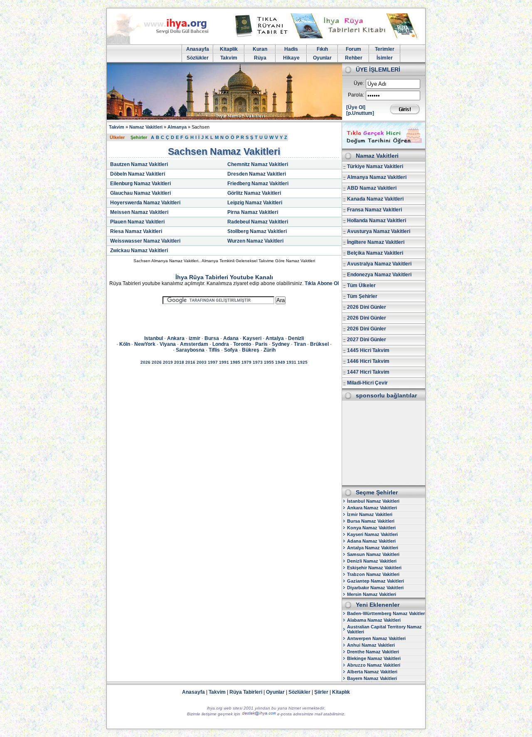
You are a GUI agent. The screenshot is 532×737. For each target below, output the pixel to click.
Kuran (260, 49)
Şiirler (321, 692)
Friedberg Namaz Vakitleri (257, 183)
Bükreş (250, 350)
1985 (235, 362)
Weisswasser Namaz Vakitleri (145, 241)
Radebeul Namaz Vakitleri (257, 222)
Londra (220, 344)
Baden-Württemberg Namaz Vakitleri (386, 613)
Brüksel (319, 344)
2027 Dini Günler (366, 339)
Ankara (176, 338)
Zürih (270, 350)
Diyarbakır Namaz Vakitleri (375, 587)
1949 (280, 362)
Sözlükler (198, 58)
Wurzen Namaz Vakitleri (255, 241)
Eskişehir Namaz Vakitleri (374, 567)
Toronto (242, 344)
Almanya (177, 126)
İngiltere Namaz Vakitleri (375, 242)
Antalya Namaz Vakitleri (372, 547)
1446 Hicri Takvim (368, 361)
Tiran (300, 344)
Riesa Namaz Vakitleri (136, 231)
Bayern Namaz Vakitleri (372, 678)
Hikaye (291, 58)
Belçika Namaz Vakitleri (375, 253)
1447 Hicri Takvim (368, 372)
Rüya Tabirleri (245, 692)
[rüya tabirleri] (328, 37)
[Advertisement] (383, 442)
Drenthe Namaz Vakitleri (373, 651)
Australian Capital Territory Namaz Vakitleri (384, 629)
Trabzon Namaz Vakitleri (373, 574)
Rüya (260, 58)
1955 (269, 362)
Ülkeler (117, 137)
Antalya (275, 338)
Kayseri (252, 338)
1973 (258, 362)
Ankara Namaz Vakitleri (372, 507)
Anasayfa (197, 49)
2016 (190, 362)
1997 (213, 362)
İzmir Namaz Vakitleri (369, 514)
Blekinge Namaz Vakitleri (374, 658)
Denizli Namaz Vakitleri (372, 560)
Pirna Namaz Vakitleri (252, 212)
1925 (303, 362)
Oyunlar (322, 58)
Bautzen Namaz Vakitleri (139, 164)
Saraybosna (190, 350)
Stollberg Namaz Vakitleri (257, 231)
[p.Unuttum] (360, 113)
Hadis (291, 49)
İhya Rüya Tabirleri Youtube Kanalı (224, 277)
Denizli (296, 338)
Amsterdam (194, 344)
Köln (124, 344)
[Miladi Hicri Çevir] (383, 146)
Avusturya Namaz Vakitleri (378, 231)
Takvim (228, 58)
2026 (145, 362)
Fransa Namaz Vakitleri (374, 210)
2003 (202, 362)
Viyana (168, 344)
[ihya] (165, 42)
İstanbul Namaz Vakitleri (373, 501)
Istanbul (153, 338)
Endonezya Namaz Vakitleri (379, 275)
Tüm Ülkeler (361, 285)
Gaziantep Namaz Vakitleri (375, 580)
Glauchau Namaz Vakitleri (140, 193)
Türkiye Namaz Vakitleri (375, 166)
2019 (168, 362)
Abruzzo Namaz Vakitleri (373, 665)
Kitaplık (341, 692)
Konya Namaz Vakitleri (371, 527)
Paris (261, 344)
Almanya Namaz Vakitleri (376, 177)
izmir (194, 338)
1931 (291, 362)
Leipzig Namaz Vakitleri (254, 203)
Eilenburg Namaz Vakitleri (140, 183)
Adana (231, 338)
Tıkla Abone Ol (322, 283)
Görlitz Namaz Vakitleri (254, 193)
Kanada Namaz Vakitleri (375, 199)
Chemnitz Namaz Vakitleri (257, 164)
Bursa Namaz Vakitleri (370, 521)
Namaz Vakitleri (146, 126)
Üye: (359, 83)
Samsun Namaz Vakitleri (373, 554)
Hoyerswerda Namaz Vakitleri (145, 203)
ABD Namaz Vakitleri (372, 188)
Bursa (211, 338)
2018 (179, 362)
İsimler (385, 58)
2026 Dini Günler (366, 307)
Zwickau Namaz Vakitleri (139, 250)
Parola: (356, 95)
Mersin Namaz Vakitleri (371, 594)
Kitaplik (229, 49)
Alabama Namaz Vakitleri (374, 620)
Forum (353, 49)
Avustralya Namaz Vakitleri (379, 264)
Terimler (384, 49)
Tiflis (214, 350)
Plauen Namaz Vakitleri (137, 222)
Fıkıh (322, 49)
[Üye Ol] (355, 107)
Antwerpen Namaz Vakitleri (376, 638)
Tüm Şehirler (362, 296)
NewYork (144, 344)
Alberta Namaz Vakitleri (372, 671)
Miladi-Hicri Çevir (367, 383)
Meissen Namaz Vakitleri (139, 212)
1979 (246, 362)
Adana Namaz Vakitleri (371, 540)
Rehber (353, 58)
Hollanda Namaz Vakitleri (376, 220)
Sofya (231, 350)
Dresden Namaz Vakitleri (256, 174)
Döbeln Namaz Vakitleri (137, 174)
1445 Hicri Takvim (368, 350)
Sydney (281, 344)
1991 (224, 362)
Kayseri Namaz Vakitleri (372, 534)
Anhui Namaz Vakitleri (371, 645)
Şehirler (139, 137)
